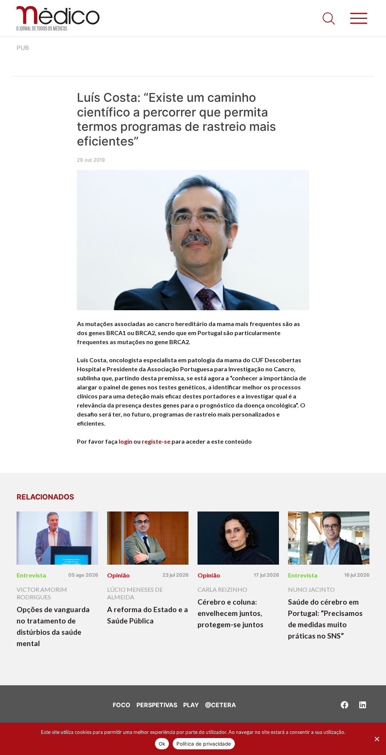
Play (191, 705)
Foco (121, 705)
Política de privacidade (203, 744)
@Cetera (220, 705)
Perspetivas (156, 705)
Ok (162, 744)
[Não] (376, 739)
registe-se (156, 441)
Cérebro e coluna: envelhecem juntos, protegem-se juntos (230, 613)
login (125, 441)
